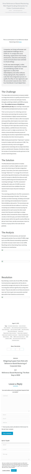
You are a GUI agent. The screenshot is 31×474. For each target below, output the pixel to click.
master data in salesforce (22, 333)
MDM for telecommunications (19, 336)
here (20, 42)
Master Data (20, 331)
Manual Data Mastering (12, 331)
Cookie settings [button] (6, 470)
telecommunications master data (19, 338)
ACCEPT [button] (14, 470)
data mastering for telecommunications (19, 327)
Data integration (7, 327)
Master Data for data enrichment (10, 333)
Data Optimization (5, 329)
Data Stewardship (25, 329)
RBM (27, 336)
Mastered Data (6, 336)
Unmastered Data (15, 340)
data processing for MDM (15, 329)
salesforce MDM (8, 338)
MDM (11, 336)
